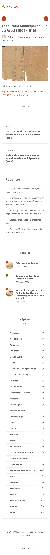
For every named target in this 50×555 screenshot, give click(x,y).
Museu (13, 440)
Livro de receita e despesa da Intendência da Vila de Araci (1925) (23, 134)
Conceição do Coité (19, 374)
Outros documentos (37, 37)
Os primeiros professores (21, 452)
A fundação (15, 333)
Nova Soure (15, 446)
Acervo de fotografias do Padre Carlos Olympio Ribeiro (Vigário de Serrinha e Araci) (30, 294)
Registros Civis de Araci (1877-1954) (27, 470)
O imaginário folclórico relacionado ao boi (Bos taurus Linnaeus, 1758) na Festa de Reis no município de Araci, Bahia (25, 201)
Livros (13, 428)
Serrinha (14, 482)
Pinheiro (11, 37)
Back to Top (26, 548)
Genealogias (16, 404)
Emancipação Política (20, 392)
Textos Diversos (17, 500)
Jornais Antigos (17, 416)
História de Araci (17, 410)
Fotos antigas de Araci (27, 263)
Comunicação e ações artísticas (25, 369)
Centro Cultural (17, 357)
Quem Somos (16, 464)
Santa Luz (14, 476)
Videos (13, 512)
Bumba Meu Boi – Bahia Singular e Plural (28, 277)
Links (12, 422)
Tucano (13, 506)
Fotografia (15, 398)
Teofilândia (15, 488)
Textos (13, 494)
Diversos (14, 381)
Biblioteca (14, 351)
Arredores (14, 345)
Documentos (22, 37)
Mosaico (14, 434)
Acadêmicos (16, 339)
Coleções (14, 363)
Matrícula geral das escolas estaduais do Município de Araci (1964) (25, 158)
